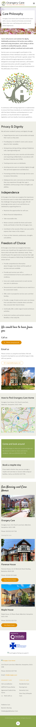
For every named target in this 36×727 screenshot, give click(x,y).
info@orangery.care (11, 675)
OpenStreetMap (30, 432)
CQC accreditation (6, 684)
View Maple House (9, 625)
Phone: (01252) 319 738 (12, 342)
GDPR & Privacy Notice (8, 687)
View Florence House (10, 580)
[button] (34, 3)
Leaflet (23, 432)
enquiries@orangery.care (13, 363)
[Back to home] (12, 3)
